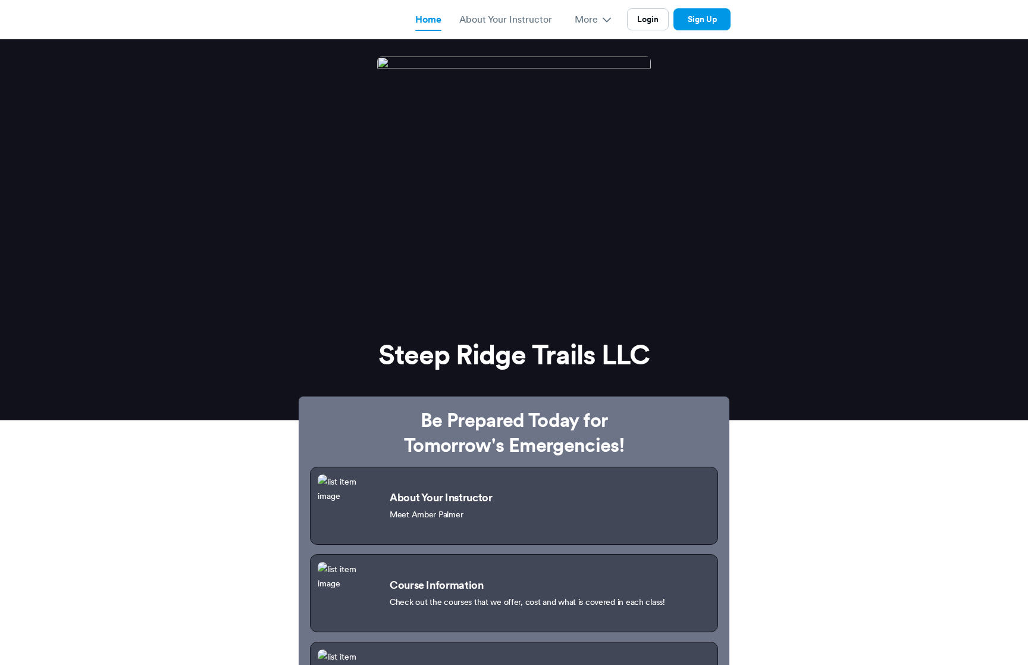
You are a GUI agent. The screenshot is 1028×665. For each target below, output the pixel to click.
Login (648, 19)
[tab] (428, 19)
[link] (514, 505)
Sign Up (702, 19)
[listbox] (593, 19)
